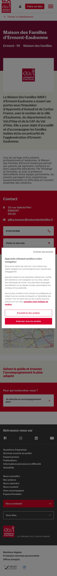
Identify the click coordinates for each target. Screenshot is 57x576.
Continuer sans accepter (43, 251)
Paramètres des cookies (28, 313)
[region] (28, 288)
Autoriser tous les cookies (28, 321)
